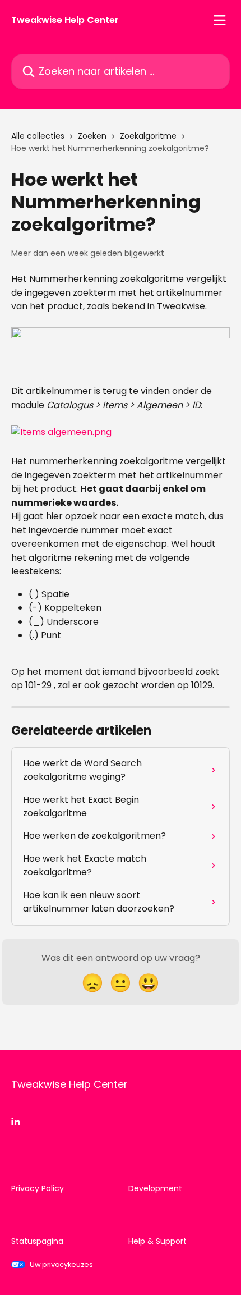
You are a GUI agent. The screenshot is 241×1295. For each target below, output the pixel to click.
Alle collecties (37, 135)
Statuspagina (37, 1241)
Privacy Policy (37, 1188)
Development (155, 1188)
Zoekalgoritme (148, 135)
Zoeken (92, 135)
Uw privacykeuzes (61, 1264)
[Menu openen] (220, 20)
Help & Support (157, 1241)
